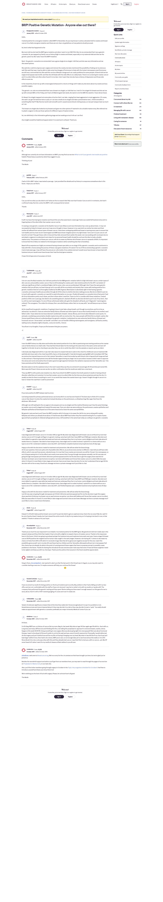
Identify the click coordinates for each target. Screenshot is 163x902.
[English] (31, 4)
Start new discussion (120, 54)
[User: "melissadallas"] (23, 599)
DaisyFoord (30, 190)
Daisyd (28, 428)
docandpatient (31, 525)
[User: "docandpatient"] (23, 526)
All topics (117, 62)
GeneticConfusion (32, 579)
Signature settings (120, 46)
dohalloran (30, 616)
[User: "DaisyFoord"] (23, 191)
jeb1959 (29, 175)
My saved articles (120, 73)
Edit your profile (119, 38)
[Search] (121, 4)
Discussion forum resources (127, 129)
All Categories (118, 96)
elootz (28, 508)
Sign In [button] (59, 135)
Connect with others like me (127, 103)
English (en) (114, 4)
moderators (30, 144)
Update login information (122, 42)
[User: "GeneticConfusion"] (23, 580)
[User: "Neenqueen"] (23, 215)
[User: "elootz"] (23, 509)
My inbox (117, 69)
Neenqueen (30, 214)
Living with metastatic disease (127, 118)
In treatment (127, 107)
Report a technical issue (122, 89)
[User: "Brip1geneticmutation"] (23, 32)
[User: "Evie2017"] (23, 388)
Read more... (122, 136)
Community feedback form (123, 85)
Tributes (127, 125)
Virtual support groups (121, 81)
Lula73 (28, 337)
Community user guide (121, 77)
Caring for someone (127, 121)
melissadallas (30, 599)
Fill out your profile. (133, 144)
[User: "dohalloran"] (23, 617)
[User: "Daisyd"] (23, 429)
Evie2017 (29, 387)
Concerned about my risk (127, 99)
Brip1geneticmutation (33, 31)
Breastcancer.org (42, 655)
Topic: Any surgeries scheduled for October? (82, 668)
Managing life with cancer (127, 110)
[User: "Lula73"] (23, 338)
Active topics (119, 65)
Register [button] (70, 135)
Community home (120, 58)
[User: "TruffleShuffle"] (23, 271)
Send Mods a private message (123, 50)
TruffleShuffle (30, 270)
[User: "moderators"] (23, 145)
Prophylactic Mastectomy (32, 664)
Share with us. (56, 19)
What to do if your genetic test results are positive (91, 155)
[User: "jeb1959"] (23, 176)
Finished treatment (127, 114)
